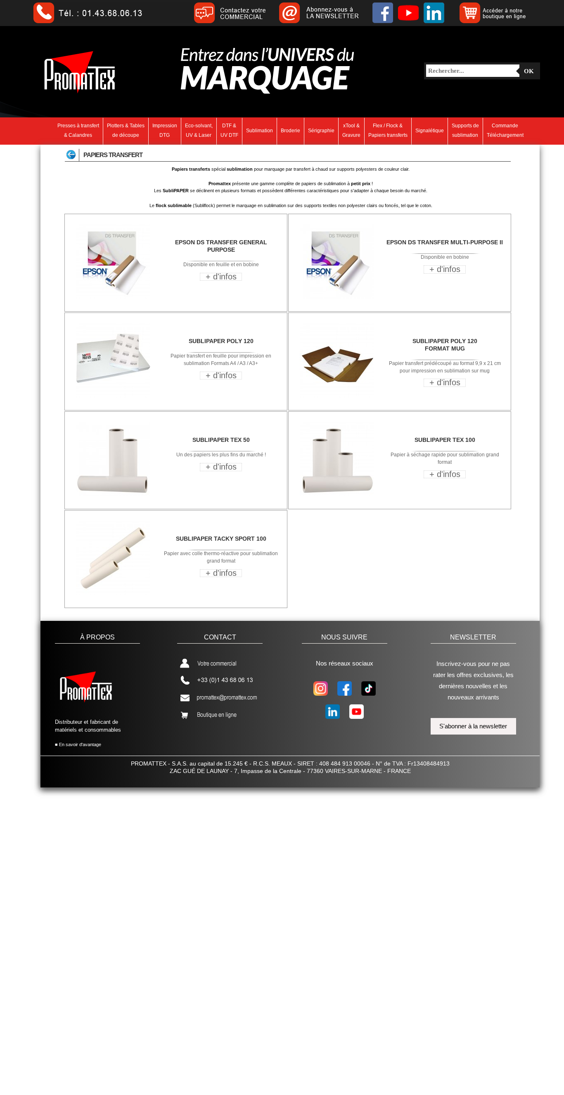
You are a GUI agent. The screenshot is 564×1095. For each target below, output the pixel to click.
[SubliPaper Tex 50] (113, 494)
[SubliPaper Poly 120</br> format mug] (337, 396)
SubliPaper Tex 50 (221, 440)
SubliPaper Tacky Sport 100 (221, 538)
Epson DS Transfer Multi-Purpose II (444, 242)
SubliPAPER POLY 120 (221, 341)
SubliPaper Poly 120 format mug (444, 345)
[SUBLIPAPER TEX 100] (337, 494)
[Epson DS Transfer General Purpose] (113, 297)
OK (529, 71)
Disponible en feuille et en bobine (221, 264)
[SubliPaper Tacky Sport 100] (113, 593)
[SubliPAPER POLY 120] (113, 396)
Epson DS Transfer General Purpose (221, 246)
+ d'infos (221, 276)
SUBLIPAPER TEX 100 (445, 440)
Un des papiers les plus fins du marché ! (221, 455)
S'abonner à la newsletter (473, 726)
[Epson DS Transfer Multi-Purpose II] (337, 297)
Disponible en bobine (445, 257)
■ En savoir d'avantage (78, 744)
